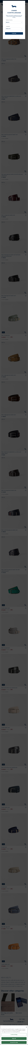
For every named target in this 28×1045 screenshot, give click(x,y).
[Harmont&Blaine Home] (14, 6)
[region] (14, 1035)
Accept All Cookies (14, 1042)
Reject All (14, 1038)
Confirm (14, 33)
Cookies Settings (14, 1034)
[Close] (26, 1027)
